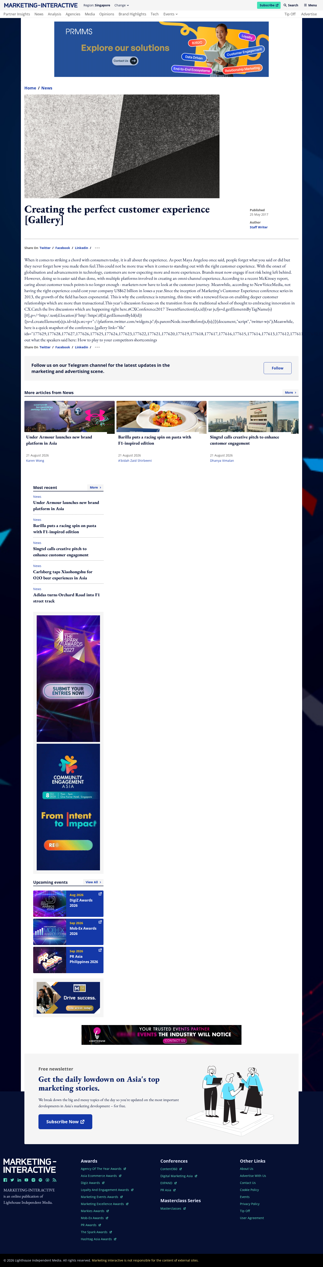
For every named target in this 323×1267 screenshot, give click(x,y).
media (90, 14)
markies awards (95, 1211)
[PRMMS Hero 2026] (161, 49)
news (39, 14)
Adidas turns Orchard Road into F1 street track (66, 598)
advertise (309, 14)
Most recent (65, 487)
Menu (312, 5)
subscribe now (69, 1123)
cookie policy (249, 1190)
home (30, 88)
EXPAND (168, 1183)
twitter (45, 248)
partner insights (17, 14)
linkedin (81, 248)
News (46, 88)
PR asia (168, 1190)
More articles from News (158, 392)
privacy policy (249, 1204)
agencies (73, 14)
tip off (290, 14)
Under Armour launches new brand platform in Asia (66, 505)
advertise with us (253, 1176)
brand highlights (132, 14)
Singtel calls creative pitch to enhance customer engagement (61, 552)
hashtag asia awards (97, 1239)
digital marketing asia (177, 1176)
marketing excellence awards (103, 1204)
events (168, 14)
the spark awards (96, 1232)
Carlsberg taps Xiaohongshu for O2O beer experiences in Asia (63, 575)
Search (293, 5)
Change (120, 5)
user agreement (252, 1218)
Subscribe (270, 6)
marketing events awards (100, 1197)
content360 (171, 1169)
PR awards (91, 1225)
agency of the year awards (101, 1169)
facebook (62, 248)
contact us (248, 1183)
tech (155, 14)
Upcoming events (65, 882)
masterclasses (173, 1208)
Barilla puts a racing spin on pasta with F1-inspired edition (64, 528)
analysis (54, 14)
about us (246, 1169)
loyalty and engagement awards (105, 1190)
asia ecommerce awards (99, 1176)
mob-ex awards (94, 1218)
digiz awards (92, 1183)
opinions (106, 14)
